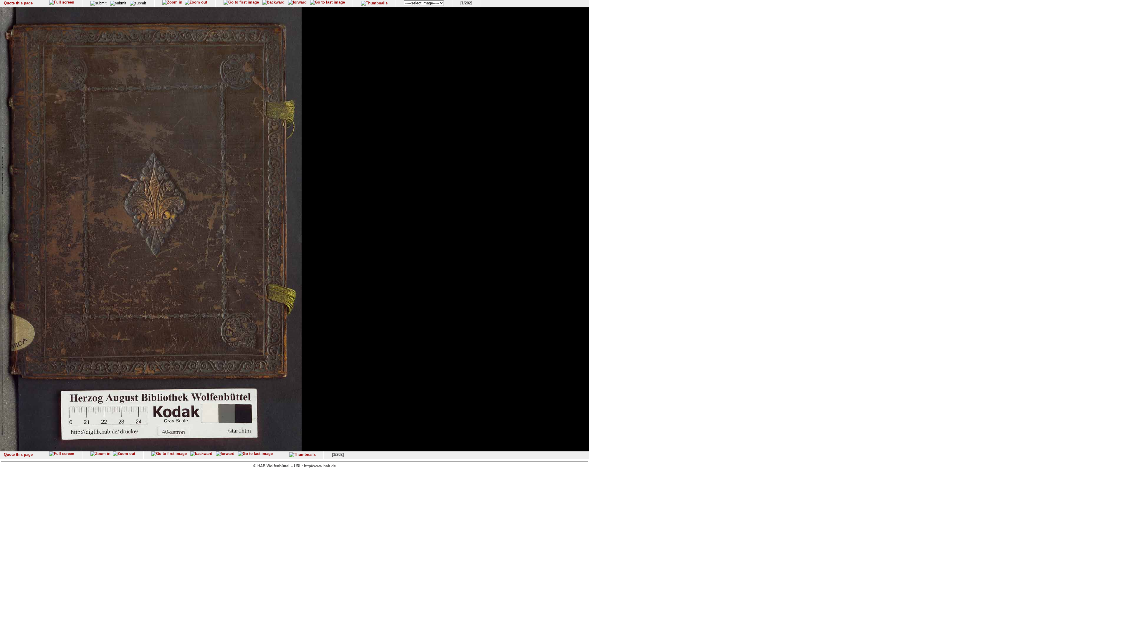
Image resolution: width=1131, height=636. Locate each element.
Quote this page (18, 3)
